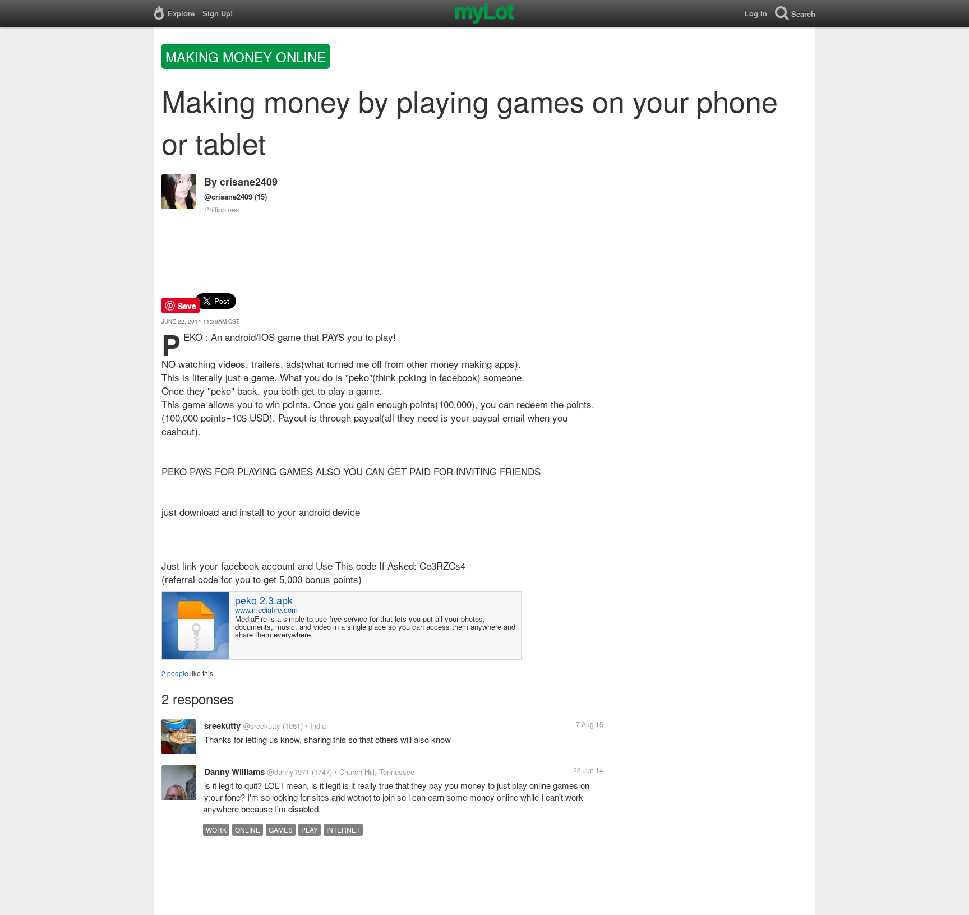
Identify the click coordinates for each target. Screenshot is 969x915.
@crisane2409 (228, 196)
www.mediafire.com (266, 609)
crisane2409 (249, 181)
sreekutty (222, 725)
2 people (175, 673)
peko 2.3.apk (264, 600)
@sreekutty (261, 725)
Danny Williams (234, 771)
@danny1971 (288, 771)
